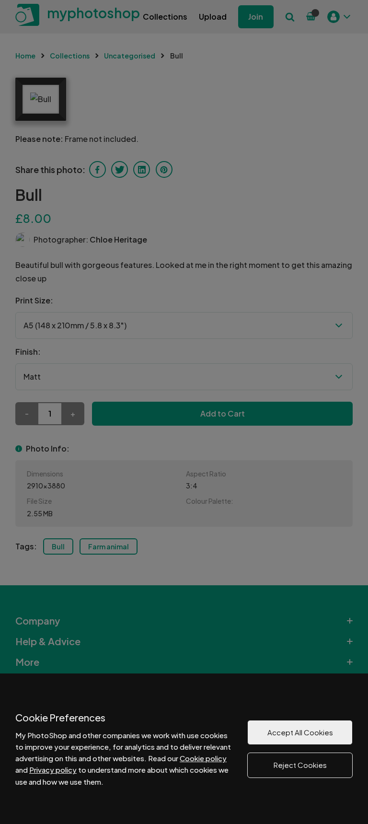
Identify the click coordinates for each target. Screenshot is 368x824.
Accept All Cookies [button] (300, 732)
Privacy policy (53, 769)
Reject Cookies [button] (300, 764)
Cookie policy (203, 758)
